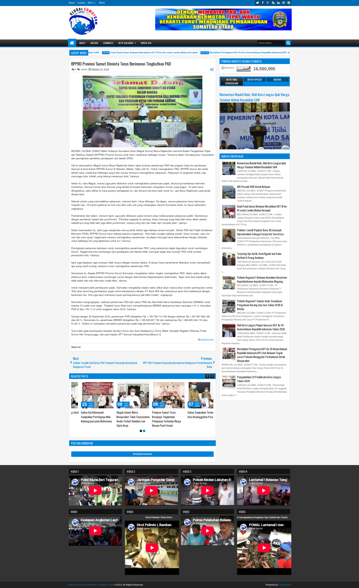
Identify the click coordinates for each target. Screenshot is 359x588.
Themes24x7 (285, 585)
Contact (81, 2)
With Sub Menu (125, 43)
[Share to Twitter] (97, 385)
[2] (144, 431)
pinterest (288, 3)
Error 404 (146, 43)
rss (273, 3)
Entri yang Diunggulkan (231, 81)
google (268, 3)
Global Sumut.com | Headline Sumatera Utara (90, 585)
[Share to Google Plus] (102, 385)
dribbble (283, 3)
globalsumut (207, 339)
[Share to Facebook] (93, 385)
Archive (94, 43)
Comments (108, 43)
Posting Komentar (142, 454)
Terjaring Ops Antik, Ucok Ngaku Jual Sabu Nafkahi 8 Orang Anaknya (259, 256)
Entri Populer (254, 79)
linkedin (278, 3)
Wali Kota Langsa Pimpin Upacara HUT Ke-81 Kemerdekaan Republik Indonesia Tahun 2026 (261, 327)
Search (288, 42)
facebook (262, 3)
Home (72, 42)
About (72, 2)
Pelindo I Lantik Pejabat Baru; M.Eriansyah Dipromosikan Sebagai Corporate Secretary (260, 232)
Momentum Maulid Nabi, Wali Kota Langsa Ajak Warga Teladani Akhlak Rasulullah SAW (254, 97)
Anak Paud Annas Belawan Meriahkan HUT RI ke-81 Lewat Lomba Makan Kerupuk (141, 52)
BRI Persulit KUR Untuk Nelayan (253, 187)
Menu (102, 2)
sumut (84, 69)
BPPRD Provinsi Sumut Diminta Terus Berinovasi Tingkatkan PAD (121, 63)
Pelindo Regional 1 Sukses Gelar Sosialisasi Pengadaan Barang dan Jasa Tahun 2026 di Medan (260, 305)
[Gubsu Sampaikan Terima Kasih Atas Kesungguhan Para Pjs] (160, 395)
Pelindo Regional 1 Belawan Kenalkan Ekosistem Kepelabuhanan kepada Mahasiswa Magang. (262, 279)
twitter (257, 3)
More (90, 2)
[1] (141, 431)
